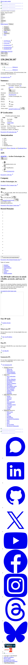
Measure (3, 55)
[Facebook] (15, 562)
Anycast (3, 104)
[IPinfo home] (14, 6)
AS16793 (10, 51)
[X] (15, 520)
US (20, 85)
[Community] (15, 447)
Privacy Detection (11, 148)
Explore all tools (6, 322)
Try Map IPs (5, 350)
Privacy (3, 101)
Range (2, 94)
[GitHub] (15, 496)
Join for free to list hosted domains (11, 257)
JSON (6, 53)
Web (2, 53)
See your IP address (7, 337)
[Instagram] (15, 586)
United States (10, 122)
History (2, 24)
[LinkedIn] (15, 471)
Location (3, 85)
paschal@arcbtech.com (14, 109)
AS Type (3, 106)
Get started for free (5, 77)
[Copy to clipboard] (2, 64)
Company (3, 96)
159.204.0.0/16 (12, 94)
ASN (2, 89)
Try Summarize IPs (7, 365)
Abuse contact (4, 108)
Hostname (3, 93)
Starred (6, 24)
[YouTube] (15, 541)
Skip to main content (6, 1)
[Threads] (15, 610)
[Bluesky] (15, 632)
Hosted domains (3, 98)
